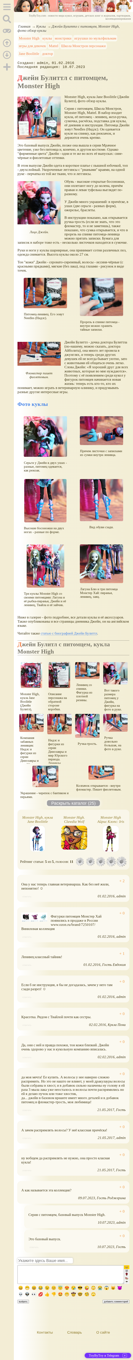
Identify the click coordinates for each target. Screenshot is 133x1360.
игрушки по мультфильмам (95, 38)
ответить (27, 896)
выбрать (23, 1301)
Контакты (45, 1332)
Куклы (41, 26)
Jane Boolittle (29, 54)
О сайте (103, 1332)
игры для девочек (32, 46)
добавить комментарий (116, 1301)
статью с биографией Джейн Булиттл (69, 633)
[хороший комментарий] (122, 881)
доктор (47, 54)
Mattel (53, 46)
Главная (24, 26)
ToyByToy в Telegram (104, 1355)
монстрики (63, 38)
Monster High (29, 38)
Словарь (74, 1332)
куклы (47, 38)
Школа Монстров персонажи (83, 46)
